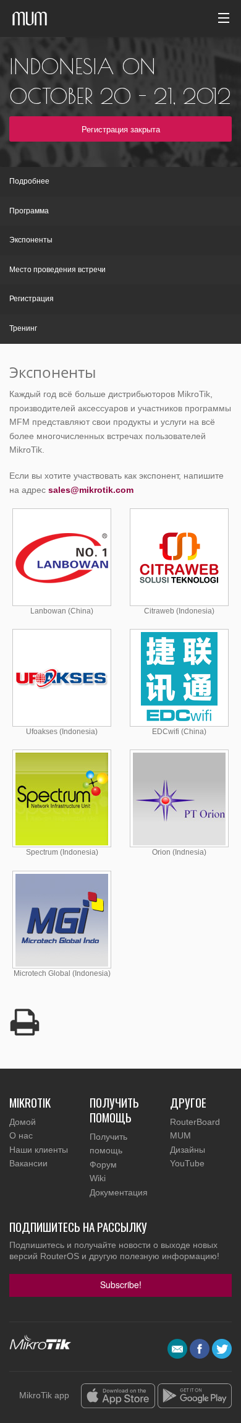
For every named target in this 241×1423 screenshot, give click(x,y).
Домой (22, 1122)
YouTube (187, 1163)
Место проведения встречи (57, 269)
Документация (119, 1192)
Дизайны (187, 1150)
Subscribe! (121, 1284)
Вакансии (28, 1163)
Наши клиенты (38, 1150)
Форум (103, 1164)
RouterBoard (195, 1122)
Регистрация (31, 298)
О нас (21, 1135)
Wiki (98, 1178)
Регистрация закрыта (121, 129)
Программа (29, 211)
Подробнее (29, 181)
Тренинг (23, 328)
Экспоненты (31, 240)
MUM (180, 1135)
